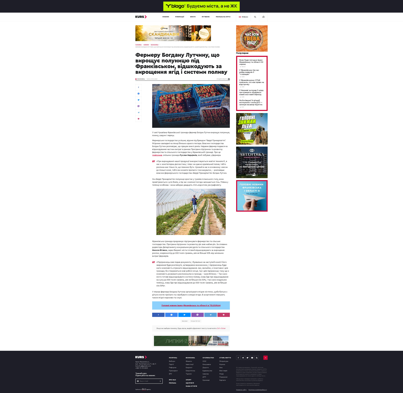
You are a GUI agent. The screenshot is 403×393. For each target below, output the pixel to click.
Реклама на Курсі (223, 17)
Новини (165, 17)
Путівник (206, 17)
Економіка (141, 79)
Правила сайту (241, 390)
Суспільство (208, 358)
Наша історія (191, 386)
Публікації (179, 17)
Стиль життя (225, 358)
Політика (173, 358)
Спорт (188, 380)
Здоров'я (190, 383)
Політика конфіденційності (258, 390)
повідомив (157, 155)
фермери (185, 321)
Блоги (193, 17)
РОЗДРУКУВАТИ (222, 79)
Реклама (172, 383)
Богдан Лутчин (195, 321)
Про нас (172, 380)
